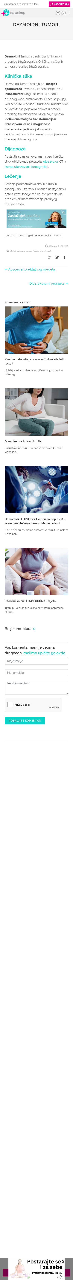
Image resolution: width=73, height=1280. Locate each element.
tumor (21, 235)
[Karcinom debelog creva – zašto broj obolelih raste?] (36, 330)
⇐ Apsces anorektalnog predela (30, 269)
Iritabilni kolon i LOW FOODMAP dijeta (30, 601)
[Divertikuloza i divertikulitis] (36, 412)
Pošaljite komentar (25, 720)
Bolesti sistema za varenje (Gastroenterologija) (30, 251)
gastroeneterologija (39, 235)
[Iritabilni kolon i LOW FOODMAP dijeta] (36, 571)
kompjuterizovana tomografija (26, 167)
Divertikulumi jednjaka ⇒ (48, 283)
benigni (10, 235)
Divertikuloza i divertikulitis (23, 441)
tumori (58, 235)
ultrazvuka (50, 161)
